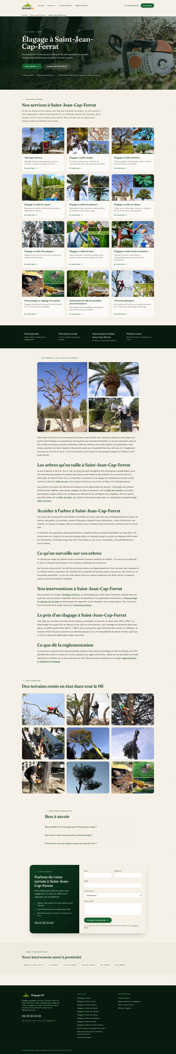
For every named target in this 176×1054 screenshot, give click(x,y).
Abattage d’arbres (84, 998)
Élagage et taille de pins (86, 1001)
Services (50, 5)
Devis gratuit (147, 5)
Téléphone (118, 871)
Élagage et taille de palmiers (88, 1011)
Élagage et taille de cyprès (87, 1008)
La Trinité (69, 965)
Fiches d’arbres (65, 5)
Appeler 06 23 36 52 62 (57, 66)
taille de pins (62, 481)
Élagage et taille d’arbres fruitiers (90, 1025)
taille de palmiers (114, 490)
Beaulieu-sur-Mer (34, 965)
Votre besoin (89, 891)
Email (86, 881)
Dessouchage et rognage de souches (91, 1028)
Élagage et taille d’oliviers (87, 1005)
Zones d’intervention (38, 15)
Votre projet (88, 901)
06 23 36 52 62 (44, 923)
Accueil (41, 5)
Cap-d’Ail (88, 965)
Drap (120, 965)
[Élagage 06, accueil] (28, 5)
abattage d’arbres (71, 594)
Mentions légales (124, 1008)
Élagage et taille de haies (87, 1021)
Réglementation (81, 5)
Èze (53, 965)
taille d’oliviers (44, 500)
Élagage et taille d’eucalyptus (88, 1018)
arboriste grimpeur (83, 605)
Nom (86, 871)
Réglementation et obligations (129, 1001)
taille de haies (65, 497)
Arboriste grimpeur (84, 1037)
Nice (105, 965)
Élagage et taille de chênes (87, 1015)
